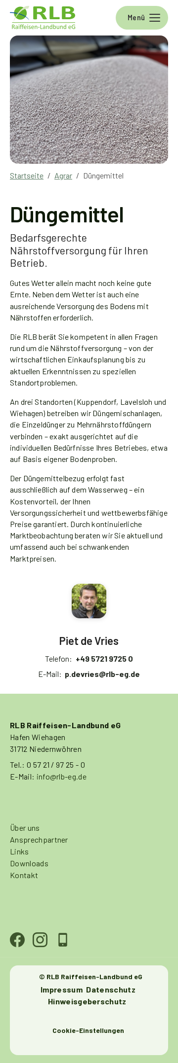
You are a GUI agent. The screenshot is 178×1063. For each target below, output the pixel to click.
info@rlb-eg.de (62, 776)
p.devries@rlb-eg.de (102, 673)
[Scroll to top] (156, 1041)
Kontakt (24, 875)
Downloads (29, 863)
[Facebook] (18, 939)
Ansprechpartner (39, 839)
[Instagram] (41, 939)
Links (19, 851)
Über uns (25, 827)
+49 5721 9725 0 (104, 658)
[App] (63, 939)
